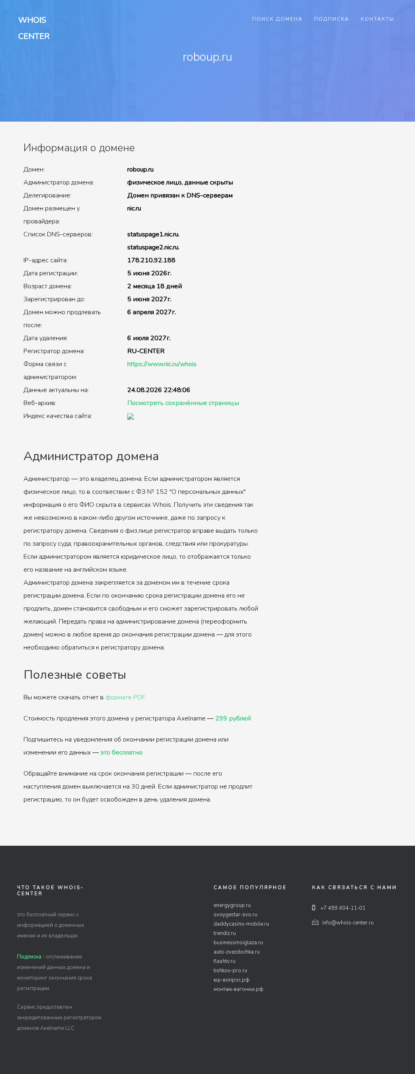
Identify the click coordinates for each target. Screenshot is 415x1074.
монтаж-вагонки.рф (238, 989)
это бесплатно (122, 752)
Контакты (377, 19)
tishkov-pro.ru (230, 970)
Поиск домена (277, 19)
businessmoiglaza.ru (238, 942)
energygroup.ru (232, 905)
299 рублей (233, 718)
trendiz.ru (225, 933)
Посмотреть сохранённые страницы (183, 403)
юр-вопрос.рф (232, 980)
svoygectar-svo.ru (235, 914)
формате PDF (125, 697)
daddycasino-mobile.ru (241, 924)
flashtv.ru (224, 961)
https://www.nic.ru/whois (162, 364)
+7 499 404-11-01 (342, 908)
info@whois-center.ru (348, 922)
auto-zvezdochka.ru (237, 952)
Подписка (331, 19)
